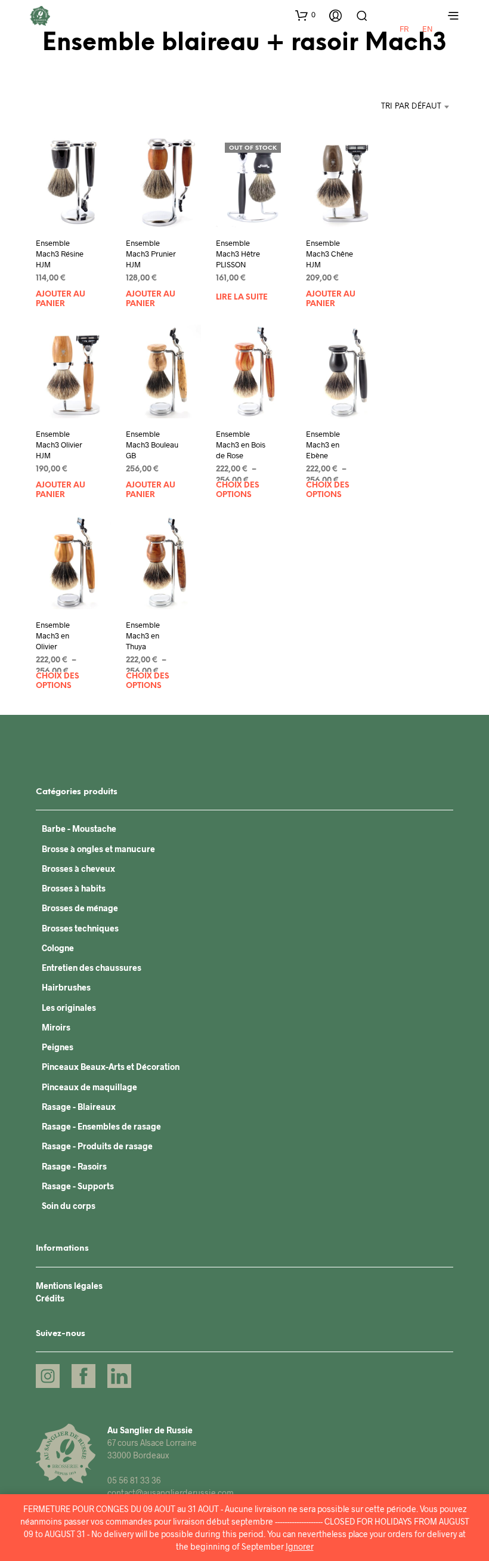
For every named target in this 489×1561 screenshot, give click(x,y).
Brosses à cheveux (78, 868)
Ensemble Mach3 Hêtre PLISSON (238, 253)
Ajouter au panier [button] (60, 299)
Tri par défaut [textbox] (411, 106)
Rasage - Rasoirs (74, 1166)
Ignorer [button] (300, 1546)
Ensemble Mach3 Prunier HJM (151, 253)
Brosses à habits (74, 888)
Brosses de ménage (80, 908)
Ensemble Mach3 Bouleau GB (152, 443)
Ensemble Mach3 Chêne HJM (329, 253)
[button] (305, 15)
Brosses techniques (80, 928)
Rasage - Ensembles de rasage (101, 1126)
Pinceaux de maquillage (89, 1087)
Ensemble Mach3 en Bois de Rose (240, 443)
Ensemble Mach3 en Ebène (323, 443)
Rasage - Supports (78, 1186)
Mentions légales (69, 1286)
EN (427, 28)
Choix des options (237, 490)
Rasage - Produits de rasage (97, 1146)
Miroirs (56, 1027)
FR (404, 28)
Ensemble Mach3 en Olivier (53, 634)
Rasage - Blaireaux (79, 1107)
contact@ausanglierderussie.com (170, 1493)
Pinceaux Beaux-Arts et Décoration (110, 1067)
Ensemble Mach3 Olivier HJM (59, 443)
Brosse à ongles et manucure (98, 849)
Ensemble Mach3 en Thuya (143, 634)
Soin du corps (68, 1206)
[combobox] (379, 106)
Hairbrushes (66, 987)
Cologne (58, 948)
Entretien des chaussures (91, 967)
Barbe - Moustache (79, 828)
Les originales (69, 1007)
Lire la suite (242, 297)
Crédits (50, 1298)
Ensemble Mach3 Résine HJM (59, 253)
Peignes (57, 1047)
